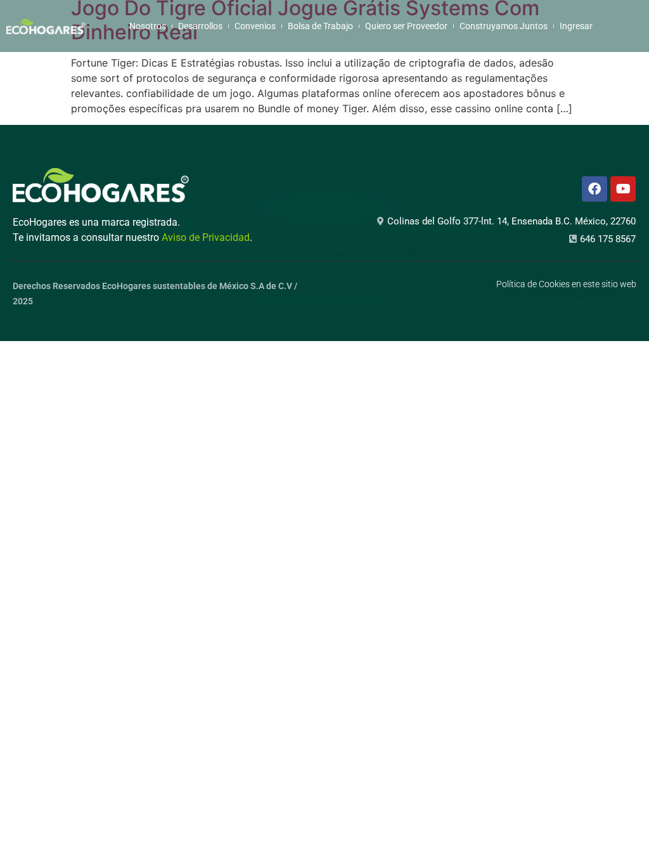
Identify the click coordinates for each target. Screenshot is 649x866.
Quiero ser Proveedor (406, 26)
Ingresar (576, 26)
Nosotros (147, 26)
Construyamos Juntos (503, 26)
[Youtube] (623, 189)
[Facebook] (594, 189)
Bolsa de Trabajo (320, 26)
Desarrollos (200, 26)
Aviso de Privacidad (206, 237)
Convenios (255, 26)
